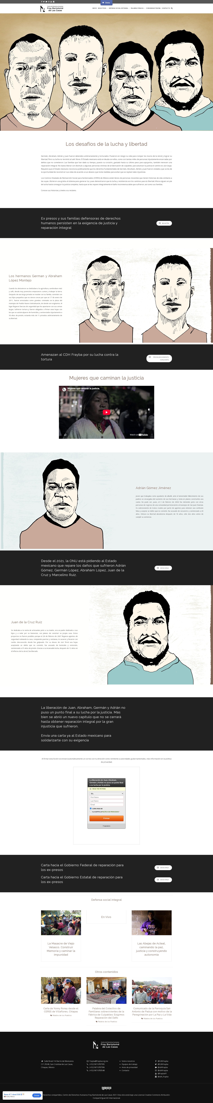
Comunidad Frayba (153, 8)
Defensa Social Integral (119, 8)
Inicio (94, 8)
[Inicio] (52, 8)
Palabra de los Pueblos (62, 1015)
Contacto (166, 8)
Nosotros (102, 8)
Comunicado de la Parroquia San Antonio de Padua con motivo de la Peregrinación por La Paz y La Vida (152, 1011)
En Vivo (106, 917)
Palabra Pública (137, 8)
